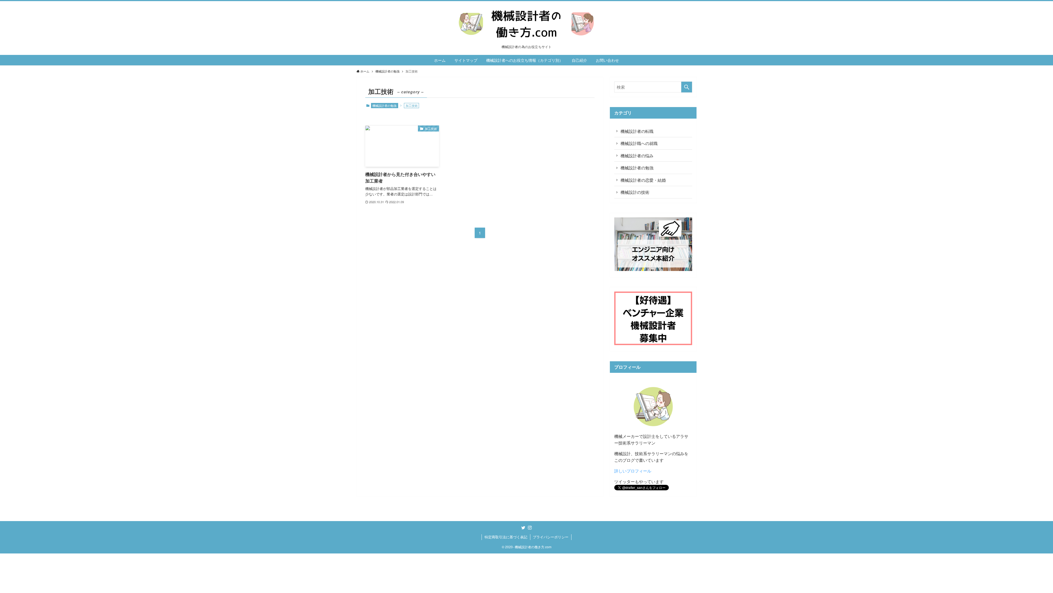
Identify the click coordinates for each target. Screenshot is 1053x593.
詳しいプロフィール (632, 471)
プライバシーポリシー (550, 536)
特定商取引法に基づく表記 (506, 536)
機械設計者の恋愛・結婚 (643, 180)
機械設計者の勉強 (384, 105)
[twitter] (523, 527)
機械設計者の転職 (637, 131)
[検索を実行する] (686, 87)
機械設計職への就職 (639, 143)
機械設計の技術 (635, 192)
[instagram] (529, 527)
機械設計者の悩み (637, 155)
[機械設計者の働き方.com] (526, 24)
